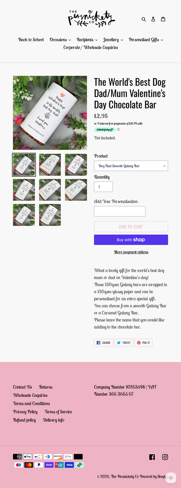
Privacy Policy (25, 412)
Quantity (102, 177)
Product (101, 156)
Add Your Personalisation (116, 201)
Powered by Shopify (154, 476)
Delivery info (53, 420)
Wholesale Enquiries (30, 395)
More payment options (131, 252)
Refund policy (24, 420)
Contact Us (22, 387)
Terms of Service (58, 412)
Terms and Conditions (31, 403)
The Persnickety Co (125, 476)
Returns (45, 387)
